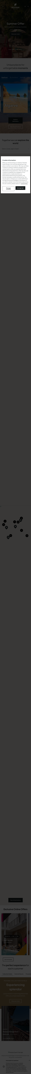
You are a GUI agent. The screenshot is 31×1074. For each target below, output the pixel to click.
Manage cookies (8, 188)
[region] (15, 174)
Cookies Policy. (24, 183)
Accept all (20, 188)
